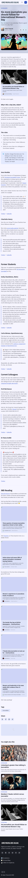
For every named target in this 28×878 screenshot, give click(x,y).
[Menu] (25, 2)
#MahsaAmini (17, 353)
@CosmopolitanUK (8, 245)
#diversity (7, 204)
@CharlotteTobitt (10, 243)
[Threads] (9, 852)
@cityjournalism (7, 463)
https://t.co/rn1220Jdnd (16, 206)
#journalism (6, 206)
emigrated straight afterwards (9, 383)
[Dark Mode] (3, 872)
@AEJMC (15, 456)
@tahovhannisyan (22, 351)
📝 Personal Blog (5, 860)
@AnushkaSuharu (7, 318)
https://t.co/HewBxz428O (13, 247)
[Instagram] (16, 852)
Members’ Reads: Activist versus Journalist (12, 795)
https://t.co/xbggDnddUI (18, 355)
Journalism (4, 763)
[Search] (22, 2)
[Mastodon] (5, 852)
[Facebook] (23, 30)
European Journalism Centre (12, 177)
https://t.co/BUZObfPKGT (10, 424)
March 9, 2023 (7, 251)
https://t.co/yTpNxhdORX (16, 467)
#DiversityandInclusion (16, 204)
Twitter (3, 213)
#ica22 (21, 465)
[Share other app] (26, 30)
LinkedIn (9, 213)
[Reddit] (19, 852)
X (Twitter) (4, 822)
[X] (21, 30)
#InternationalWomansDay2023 (11, 239)
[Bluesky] (12, 852)
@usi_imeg (6, 460)
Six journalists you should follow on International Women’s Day (14, 826)
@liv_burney (6, 320)
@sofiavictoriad (17, 318)
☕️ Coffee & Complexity (7, 862)
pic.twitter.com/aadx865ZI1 (17, 320)
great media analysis (12, 228)
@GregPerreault (19, 462)
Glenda (14, 409)
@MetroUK (6, 312)
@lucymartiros (21, 349)
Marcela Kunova (5, 493)
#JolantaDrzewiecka (14, 460)
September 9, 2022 (8, 323)
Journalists (4, 8)
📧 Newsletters (5, 858)
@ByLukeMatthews (14, 316)
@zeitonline (15, 415)
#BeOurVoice (6, 355)
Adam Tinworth (9, 28)
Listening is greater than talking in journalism (13, 766)
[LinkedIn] (9, 719)
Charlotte (6, 536)
